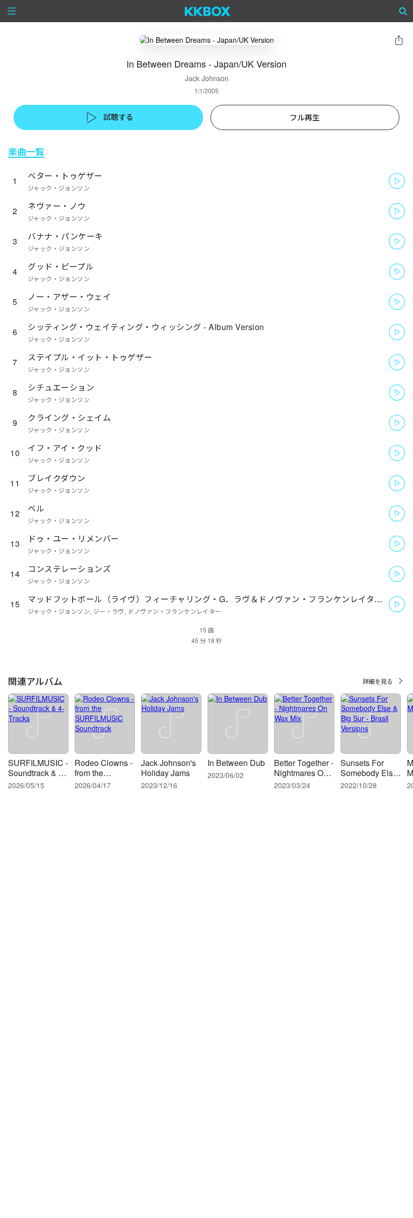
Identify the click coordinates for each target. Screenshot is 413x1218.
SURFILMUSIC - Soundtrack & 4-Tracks (38, 773)
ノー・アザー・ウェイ (69, 296)
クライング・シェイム (69, 417)
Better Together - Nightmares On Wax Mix (303, 773)
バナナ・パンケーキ (65, 236)
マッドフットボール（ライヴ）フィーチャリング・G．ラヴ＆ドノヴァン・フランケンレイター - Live (217, 599)
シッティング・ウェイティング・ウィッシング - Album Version (146, 327)
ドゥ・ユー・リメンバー (73, 538)
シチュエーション (61, 387)
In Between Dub (236, 762)
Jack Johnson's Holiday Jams (168, 768)
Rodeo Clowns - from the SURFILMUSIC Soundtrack (103, 778)
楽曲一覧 (26, 151)
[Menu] (12, 11)
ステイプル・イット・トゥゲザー (90, 357)
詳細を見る (378, 681)
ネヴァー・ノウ (57, 206)
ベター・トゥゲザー (65, 175)
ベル (36, 508)
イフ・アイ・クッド (65, 448)
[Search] (403, 11)
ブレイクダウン (57, 478)
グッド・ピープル (61, 266)
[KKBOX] (207, 11)
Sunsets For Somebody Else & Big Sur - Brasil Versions (368, 778)
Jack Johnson (207, 78)
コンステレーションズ (69, 568)
